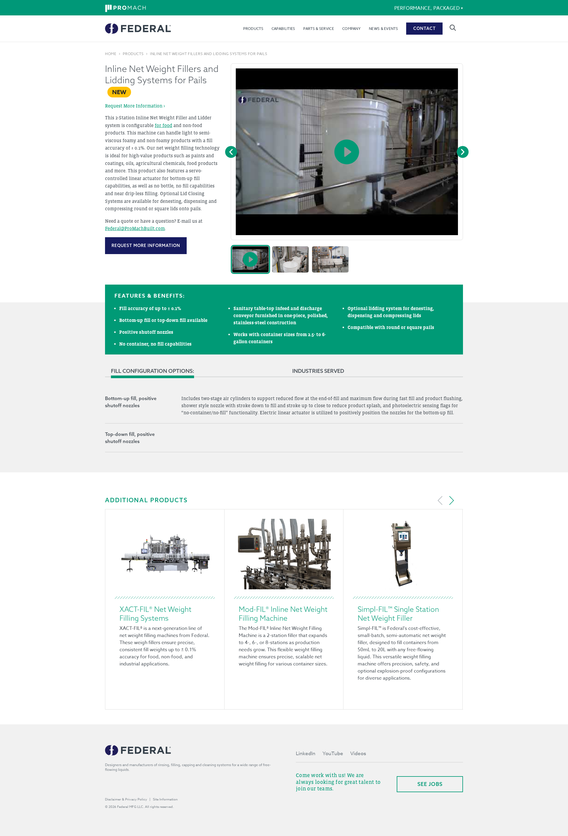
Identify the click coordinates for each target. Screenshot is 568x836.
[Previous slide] (440, 500)
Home (110, 54)
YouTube (332, 753)
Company (351, 28)
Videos (358, 753)
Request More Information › (135, 105)
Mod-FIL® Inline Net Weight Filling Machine (283, 613)
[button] (250, 259)
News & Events (383, 28)
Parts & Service (318, 28)
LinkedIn (305, 753)
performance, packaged (427, 8)
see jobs (430, 784)
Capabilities (283, 28)
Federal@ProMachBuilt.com (135, 228)
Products (253, 28)
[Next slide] (451, 500)
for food (163, 125)
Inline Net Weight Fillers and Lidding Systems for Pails (208, 54)
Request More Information (146, 245)
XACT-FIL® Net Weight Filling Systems (155, 613)
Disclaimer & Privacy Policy (126, 799)
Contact (424, 28)
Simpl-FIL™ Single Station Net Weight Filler (398, 613)
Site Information (165, 799)
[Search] (453, 28)
